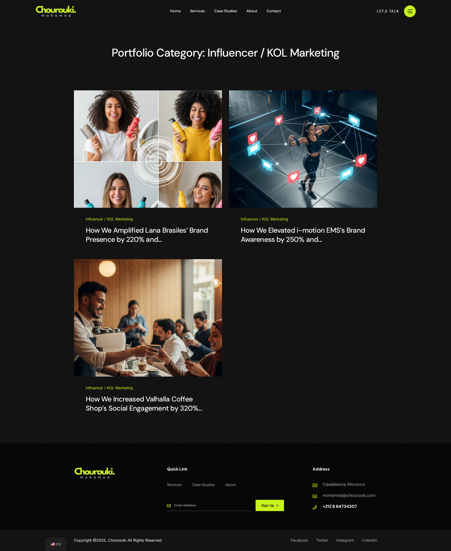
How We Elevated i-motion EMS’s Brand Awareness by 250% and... (303, 235)
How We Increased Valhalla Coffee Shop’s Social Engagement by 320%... (144, 403)
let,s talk (388, 11)
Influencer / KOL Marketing (109, 219)
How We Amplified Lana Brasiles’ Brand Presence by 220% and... (147, 235)
